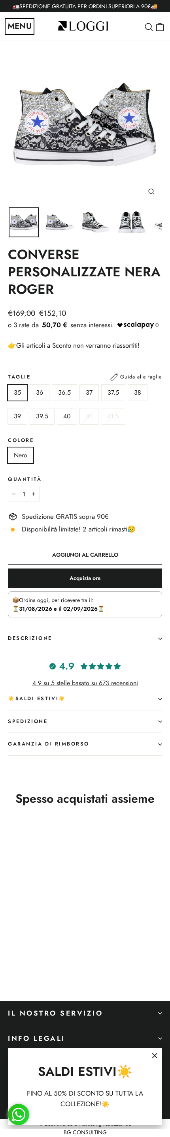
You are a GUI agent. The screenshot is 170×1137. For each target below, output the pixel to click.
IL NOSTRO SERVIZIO (55, 1013)
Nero (20, 455)
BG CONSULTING (85, 1132)
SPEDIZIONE (28, 721)
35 (17, 392)
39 (17, 416)
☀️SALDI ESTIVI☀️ (37, 698)
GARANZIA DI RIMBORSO (48, 743)
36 (39, 392)
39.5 (42, 416)
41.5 (113, 416)
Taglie (85, 376)
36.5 (64, 392)
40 (67, 416)
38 (137, 392)
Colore (21, 440)
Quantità (25, 479)
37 (89, 392)
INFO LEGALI (36, 1038)
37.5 (113, 392)
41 (89, 416)
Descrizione (30, 638)
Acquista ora (85, 578)
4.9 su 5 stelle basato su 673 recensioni (85, 683)
